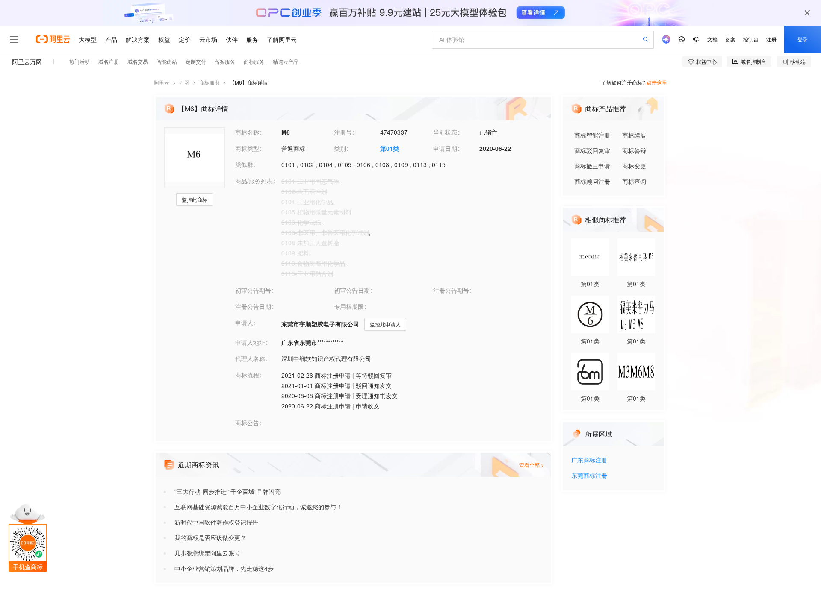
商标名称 (247, 132)
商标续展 (634, 135)
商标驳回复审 (592, 150)
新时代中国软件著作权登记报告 (216, 522)
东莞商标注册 (589, 476)
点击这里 (657, 82)
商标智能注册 (592, 135)
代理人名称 (250, 358)
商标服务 (209, 82)
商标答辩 (634, 150)
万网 (184, 82)
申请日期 (445, 148)
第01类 (389, 148)
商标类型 (247, 148)
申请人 (244, 322)
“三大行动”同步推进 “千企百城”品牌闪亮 (227, 491)
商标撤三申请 (592, 165)
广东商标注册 (589, 460)
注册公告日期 (253, 306)
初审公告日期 (352, 290)
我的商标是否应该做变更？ (210, 537)
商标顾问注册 (592, 181)
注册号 (343, 132)
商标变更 (634, 165)
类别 (340, 148)
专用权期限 (349, 306)
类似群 (244, 164)
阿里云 (161, 82)
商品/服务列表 (254, 180)
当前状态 (445, 132)
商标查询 (634, 181)
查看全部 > (531, 464)
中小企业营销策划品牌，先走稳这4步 (224, 568)
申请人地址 (250, 342)
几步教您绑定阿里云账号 (207, 553)
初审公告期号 (253, 290)
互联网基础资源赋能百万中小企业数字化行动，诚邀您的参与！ (258, 506)
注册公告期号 (451, 290)
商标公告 (247, 422)
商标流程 (247, 374)
